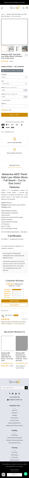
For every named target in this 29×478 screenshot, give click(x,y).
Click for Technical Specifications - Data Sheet (14, 232)
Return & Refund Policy (14, 423)
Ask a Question (19, 66)
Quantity (3, 103)
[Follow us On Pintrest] (12, 393)
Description (14, 165)
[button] (4, 61)
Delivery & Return (7, 66)
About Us (14, 410)
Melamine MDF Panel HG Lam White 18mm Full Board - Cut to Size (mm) (7, 356)
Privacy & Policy (14, 470)
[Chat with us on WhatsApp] (25, 474)
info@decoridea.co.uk (15, 399)
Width (9, 87)
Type (2, 81)
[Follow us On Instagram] (19, 393)
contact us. (11, 248)
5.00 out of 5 (19, 284)
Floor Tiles (14, 452)
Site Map (14, 415)
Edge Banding (6, 100)
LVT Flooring (14, 457)
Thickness (4, 74)
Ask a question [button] (14, 305)
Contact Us (14, 413)
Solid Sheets (14, 435)
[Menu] (4, 8)
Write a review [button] (14, 301)
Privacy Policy (14, 418)
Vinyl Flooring (14, 455)
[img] (5, 319)
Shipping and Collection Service (14, 425)
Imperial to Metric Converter (13, 70)
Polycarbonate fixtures (14, 442)
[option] (14, 32)
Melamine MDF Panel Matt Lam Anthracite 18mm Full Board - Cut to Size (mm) (21, 356)
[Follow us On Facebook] (9, 393)
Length (9, 94)
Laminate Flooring (14, 460)
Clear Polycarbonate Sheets (14, 437)
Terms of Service (14, 420)
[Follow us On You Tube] (16, 393)
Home (2, 14)
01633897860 (15, 397)
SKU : (2, 132)
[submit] (26, 387)
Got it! (14, 474)
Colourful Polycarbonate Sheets (14, 440)
